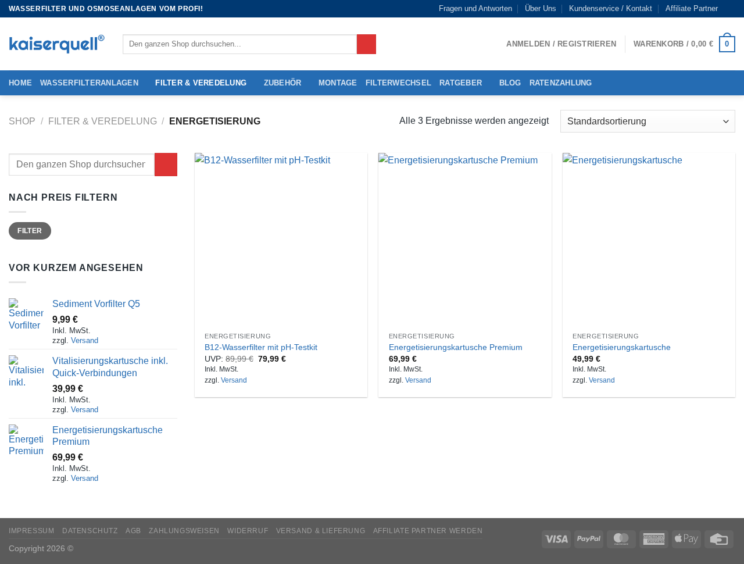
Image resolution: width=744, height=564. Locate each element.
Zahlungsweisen (184, 531)
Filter (29, 231)
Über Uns (540, 8)
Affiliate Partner (692, 8)
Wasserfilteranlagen (89, 82)
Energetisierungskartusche (622, 347)
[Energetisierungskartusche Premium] (464, 239)
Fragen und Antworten (475, 8)
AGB (133, 531)
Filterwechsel (398, 82)
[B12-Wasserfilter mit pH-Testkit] (281, 239)
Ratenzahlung (561, 82)
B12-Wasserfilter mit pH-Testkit (261, 347)
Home (20, 82)
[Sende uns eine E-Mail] (729, 9)
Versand (84, 340)
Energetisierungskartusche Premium (456, 347)
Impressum (32, 531)
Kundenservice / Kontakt (610, 8)
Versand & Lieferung (321, 531)
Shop (22, 121)
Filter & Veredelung (200, 82)
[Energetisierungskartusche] (649, 239)
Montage (338, 82)
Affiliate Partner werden (428, 531)
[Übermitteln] (366, 44)
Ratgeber (460, 82)
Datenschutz (90, 531)
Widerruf (247, 531)
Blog (510, 82)
